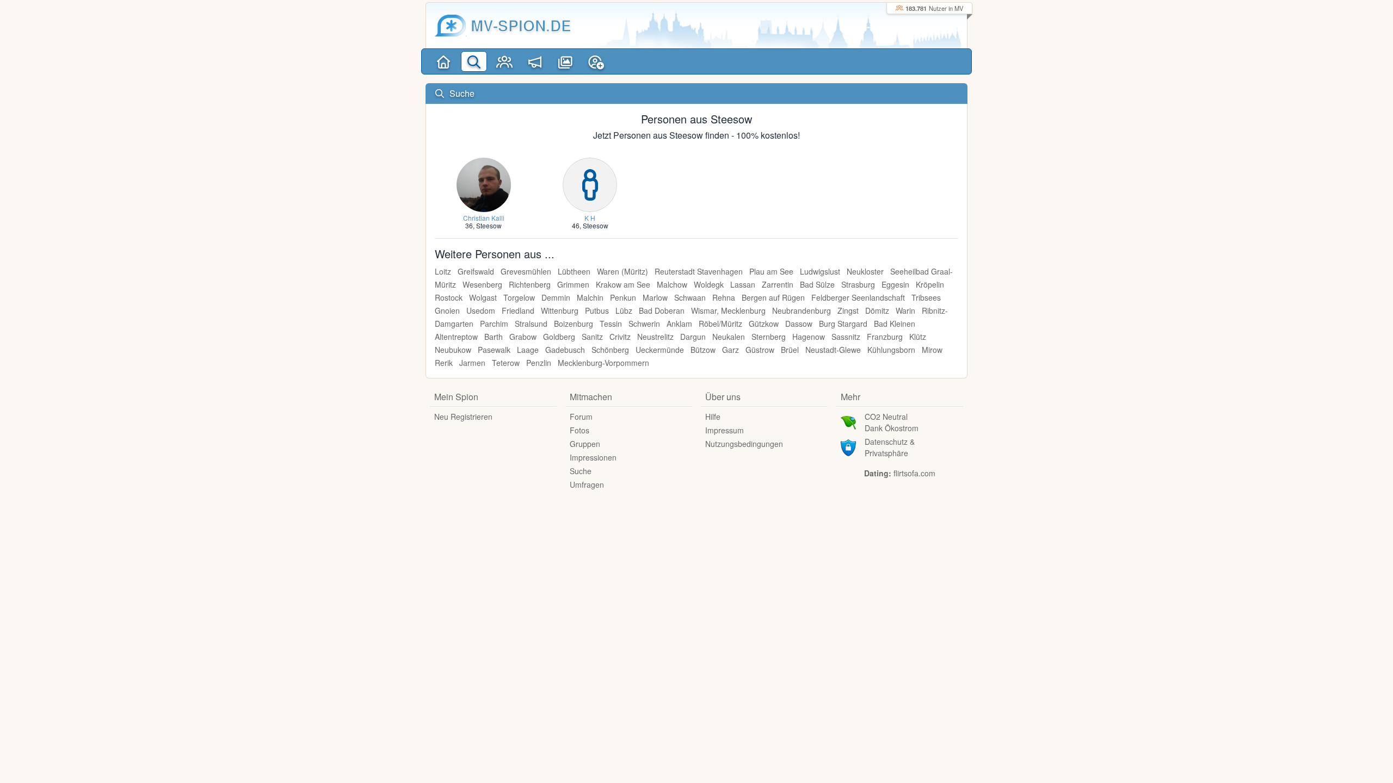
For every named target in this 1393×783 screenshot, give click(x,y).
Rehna (723, 297)
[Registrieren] (596, 61)
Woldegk (709, 284)
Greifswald (476, 271)
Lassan (742, 284)
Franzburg (885, 336)
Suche (580, 470)
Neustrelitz (655, 336)
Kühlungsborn (891, 349)
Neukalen (728, 336)
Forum (581, 416)
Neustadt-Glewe (833, 349)
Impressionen (593, 457)
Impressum (724, 430)
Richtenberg (530, 284)
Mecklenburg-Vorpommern (603, 362)
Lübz (623, 310)
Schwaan (690, 297)
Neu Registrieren (463, 416)
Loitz (443, 271)
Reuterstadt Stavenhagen (699, 271)
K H (589, 217)
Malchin (590, 297)
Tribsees (926, 297)
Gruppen (585, 443)
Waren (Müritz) (622, 271)
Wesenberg (482, 284)
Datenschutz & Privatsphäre (890, 447)
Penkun (623, 297)
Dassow (798, 323)
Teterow (506, 362)
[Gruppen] (504, 61)
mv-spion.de (521, 25)
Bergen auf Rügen (773, 297)
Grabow (523, 336)
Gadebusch (565, 349)
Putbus (597, 310)
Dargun (693, 336)
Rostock (449, 297)
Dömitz (877, 310)
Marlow (655, 297)
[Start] (443, 61)
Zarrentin (777, 284)
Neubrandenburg (801, 310)
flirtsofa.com (914, 473)
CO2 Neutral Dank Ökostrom (892, 422)
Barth (493, 336)
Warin (905, 310)
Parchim (494, 323)
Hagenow (808, 336)
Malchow (672, 284)
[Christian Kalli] (484, 183)
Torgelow (519, 297)
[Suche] (474, 61)
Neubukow (453, 349)
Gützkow (764, 323)
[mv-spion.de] (450, 25)
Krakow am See (623, 284)
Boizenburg (573, 323)
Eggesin (895, 284)
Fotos (579, 430)
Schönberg (610, 349)
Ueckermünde (660, 349)
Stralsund (531, 323)
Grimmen (573, 284)
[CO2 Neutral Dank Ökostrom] (848, 421)
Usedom (480, 310)
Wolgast (483, 297)
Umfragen (587, 484)
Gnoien (447, 310)
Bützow (703, 349)
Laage (528, 349)
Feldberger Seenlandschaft (858, 297)
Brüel (790, 349)
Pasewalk (494, 349)
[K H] (590, 183)
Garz (730, 349)
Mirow (932, 349)
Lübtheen (574, 271)
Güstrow (759, 349)
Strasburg (858, 284)
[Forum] (535, 61)
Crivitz (620, 336)
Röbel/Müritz (720, 323)
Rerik (444, 362)
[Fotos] (565, 61)
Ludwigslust (820, 271)
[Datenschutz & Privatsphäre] (848, 446)
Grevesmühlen (526, 271)
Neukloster (865, 271)
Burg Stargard (843, 323)
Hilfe (712, 416)
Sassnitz (845, 336)
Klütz (917, 336)
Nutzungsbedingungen (744, 443)
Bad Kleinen (894, 323)
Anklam (679, 323)
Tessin (611, 323)
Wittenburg (559, 310)
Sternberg (768, 336)
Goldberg (559, 336)
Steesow (489, 225)
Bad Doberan (662, 310)
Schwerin (644, 323)
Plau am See (771, 271)
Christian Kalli (483, 217)
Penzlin (538, 362)
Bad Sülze (817, 284)
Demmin (555, 297)
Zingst (848, 310)
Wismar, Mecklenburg (728, 310)
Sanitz (592, 336)
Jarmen (472, 362)
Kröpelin (930, 284)
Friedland (518, 310)
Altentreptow (456, 336)
